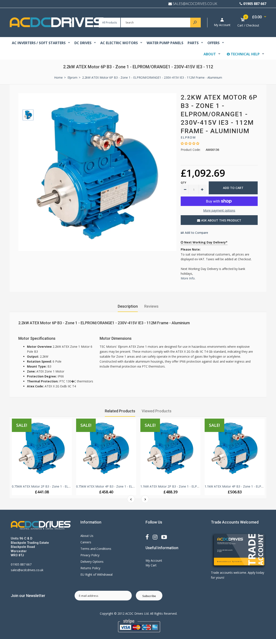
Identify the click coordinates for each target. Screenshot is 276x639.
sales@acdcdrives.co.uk (27, 570)
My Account (222, 25)
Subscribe (149, 596)
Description (128, 306)
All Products (109, 22)
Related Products (120, 411)
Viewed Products (156, 411)
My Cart (151, 565)
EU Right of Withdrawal (96, 574)
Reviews (151, 306)
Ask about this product (221, 220)
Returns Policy (90, 568)
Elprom (188, 137)
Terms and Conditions (95, 549)
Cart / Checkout (248, 25)
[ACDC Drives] (57, 26)
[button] (190, 143)
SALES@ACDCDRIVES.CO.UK (195, 3)
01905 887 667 (254, 3)
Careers (85, 542)
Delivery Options (92, 562)
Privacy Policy (89, 555)
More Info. (188, 278)
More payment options (219, 210)
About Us (86, 536)
